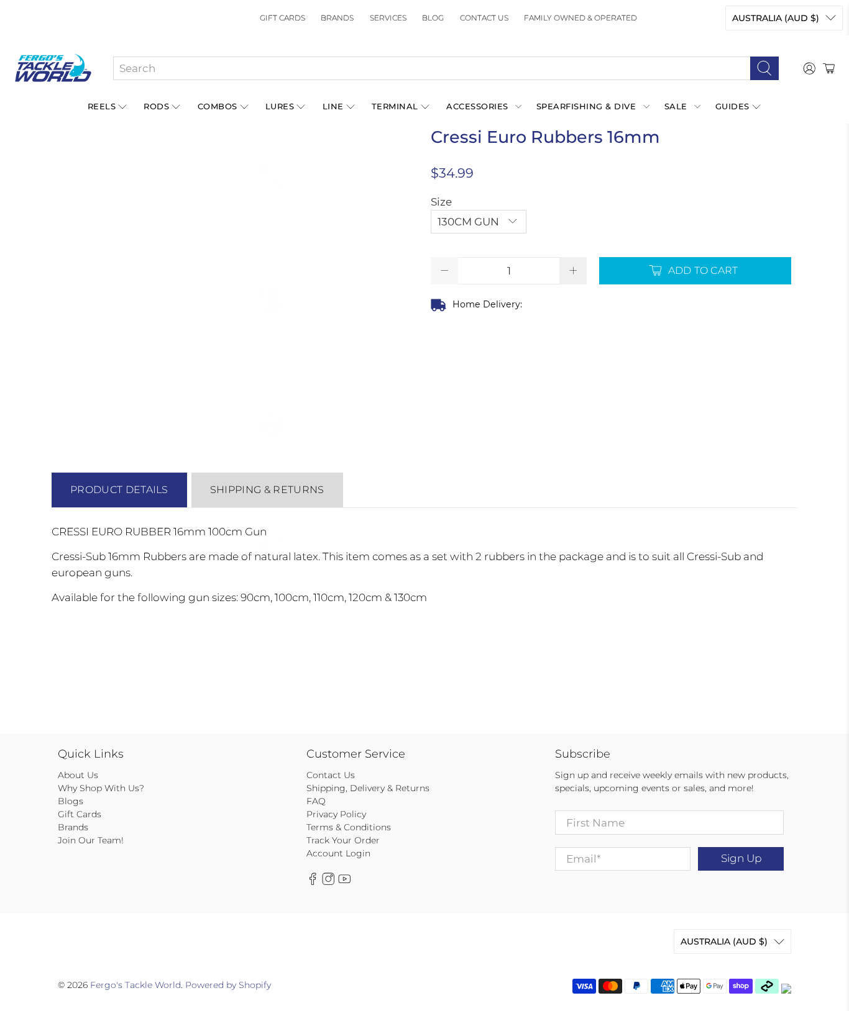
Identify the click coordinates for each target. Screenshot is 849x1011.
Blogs (70, 801)
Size (441, 202)
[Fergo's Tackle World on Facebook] (312, 881)
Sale (675, 106)
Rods (156, 106)
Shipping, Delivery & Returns (367, 788)
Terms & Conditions (348, 827)
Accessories (477, 106)
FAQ (316, 801)
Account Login (338, 853)
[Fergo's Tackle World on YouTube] (344, 881)
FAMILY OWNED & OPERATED (580, 17)
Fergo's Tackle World (135, 985)
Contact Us (484, 17)
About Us (78, 775)
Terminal (395, 106)
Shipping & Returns (267, 490)
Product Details (119, 490)
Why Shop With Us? (101, 788)
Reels (102, 106)
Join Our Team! (91, 840)
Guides (732, 106)
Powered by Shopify (228, 985)
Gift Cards (282, 17)
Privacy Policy (336, 814)
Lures (280, 106)
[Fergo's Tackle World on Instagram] (328, 881)
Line (333, 106)
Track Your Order (343, 840)
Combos (217, 106)
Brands (337, 17)
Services (388, 17)
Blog (433, 17)
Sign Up (741, 858)
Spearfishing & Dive (586, 106)
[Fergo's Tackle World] (53, 68)
